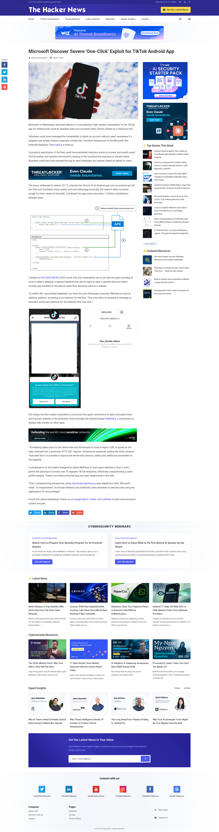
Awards (145, 19)
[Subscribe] (145, 759)
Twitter (93, 499)
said (57, 144)
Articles (187, 688)
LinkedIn (106, 499)
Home (31, 19)
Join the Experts (42, 562)
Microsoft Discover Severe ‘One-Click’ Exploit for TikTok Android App (101, 51)
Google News (81, 499)
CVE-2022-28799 (49, 277)
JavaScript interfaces (83, 483)
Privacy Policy (75, 818)
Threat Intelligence (49, 19)
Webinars (110, 19)
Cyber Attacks (93, 19)
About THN (33, 811)
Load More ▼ (150, 244)
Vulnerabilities (72, 19)
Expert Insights (128, 19)
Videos (177, 688)
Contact (31, 818)
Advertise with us (35, 815)
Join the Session (125, 562)
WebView (111, 418)
